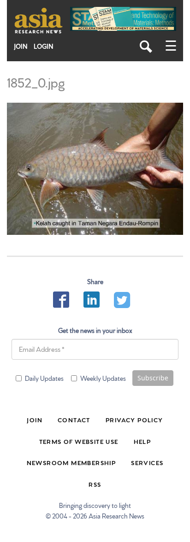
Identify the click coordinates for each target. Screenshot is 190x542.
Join (21, 46)
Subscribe (152, 377)
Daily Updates (44, 378)
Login (43, 46)
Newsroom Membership (71, 462)
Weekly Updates (103, 378)
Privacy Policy (134, 419)
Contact (74, 419)
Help (142, 441)
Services (147, 462)
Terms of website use (79, 441)
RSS (95, 484)
